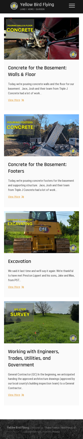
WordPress (66, 427)
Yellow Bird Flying (37, 5)
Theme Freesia (51, 427)
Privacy (56, 431)
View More (15, 100)
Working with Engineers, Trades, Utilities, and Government (33, 358)
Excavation (19, 261)
